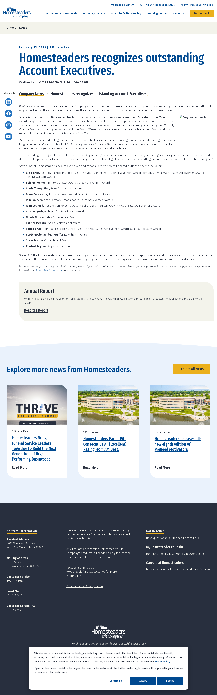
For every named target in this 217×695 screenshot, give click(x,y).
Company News (31, 93)
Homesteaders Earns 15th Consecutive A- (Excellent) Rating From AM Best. (104, 444)
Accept (143, 680)
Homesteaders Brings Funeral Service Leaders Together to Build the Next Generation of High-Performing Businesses (34, 448)
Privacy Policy (162, 661)
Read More (19, 467)
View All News (17, 28)
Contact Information (22, 531)
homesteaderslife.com (49, 270)
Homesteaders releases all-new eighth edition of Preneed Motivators (178, 444)
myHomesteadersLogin (164, 547)
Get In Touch (155, 531)
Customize (116, 680)
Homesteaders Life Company (62, 82)
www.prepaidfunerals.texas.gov (85, 571)
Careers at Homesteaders (165, 562)
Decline (170, 680)
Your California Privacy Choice (84, 586)
